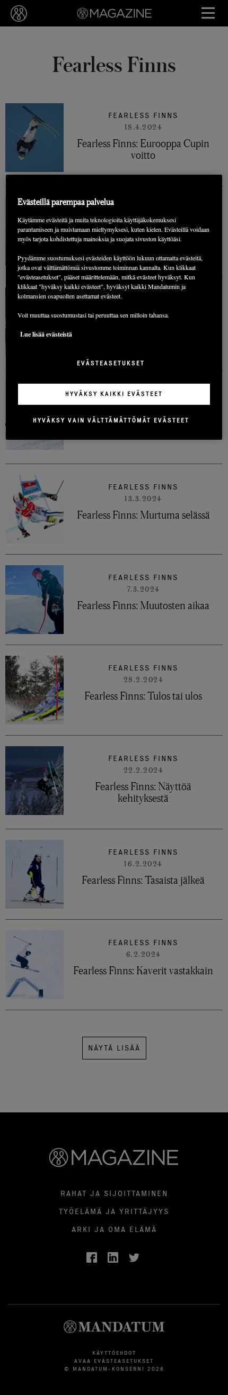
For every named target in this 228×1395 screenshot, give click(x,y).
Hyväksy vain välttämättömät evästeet (111, 420)
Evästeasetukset (111, 363)
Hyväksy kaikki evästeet (114, 393)
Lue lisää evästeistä (46, 334)
